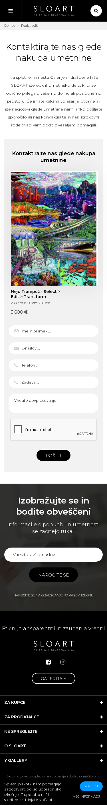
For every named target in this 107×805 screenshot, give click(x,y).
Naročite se (53, 575)
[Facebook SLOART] (48, 662)
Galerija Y (53, 678)
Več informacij (86, 796)
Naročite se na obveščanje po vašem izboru (53, 595)
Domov (9, 26)
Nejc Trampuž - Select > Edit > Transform (53, 229)
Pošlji (53, 455)
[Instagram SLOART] (62, 662)
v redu (91, 786)
